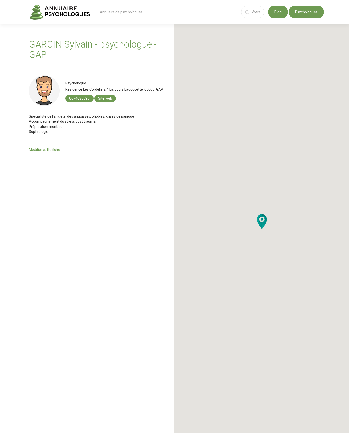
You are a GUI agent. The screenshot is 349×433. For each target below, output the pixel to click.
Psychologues (306, 12)
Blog (278, 12)
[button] (262, 221)
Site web (105, 98)
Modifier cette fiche (44, 149)
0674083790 (79, 98)
